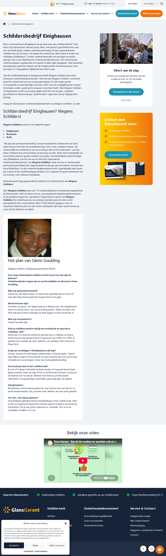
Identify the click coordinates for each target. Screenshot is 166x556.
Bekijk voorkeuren (56, 545)
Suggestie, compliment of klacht (146, 530)
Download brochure (127, 13)
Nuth (9, 137)
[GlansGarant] (14, 13)
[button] (65, 523)
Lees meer (126, 99)
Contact (134, 534)
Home (35, 13)
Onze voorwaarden (93, 520)
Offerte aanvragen (152, 13)
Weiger (35, 545)
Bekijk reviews (68, 4)
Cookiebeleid (28, 551)
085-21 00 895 (95, 4)
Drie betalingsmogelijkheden (98, 516)
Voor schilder (149, 4)
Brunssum (11, 134)
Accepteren (14, 545)
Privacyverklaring (41, 551)
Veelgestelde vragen (140, 516)
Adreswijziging (137, 525)
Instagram (151, 549)
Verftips (51, 516)
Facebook (143, 549)
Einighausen (12, 131)
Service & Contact (100, 13)
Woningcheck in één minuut (126, 92)
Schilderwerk (47, 13)
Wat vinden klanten (139, 520)
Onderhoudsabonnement (72, 13)
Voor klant (132, 4)
